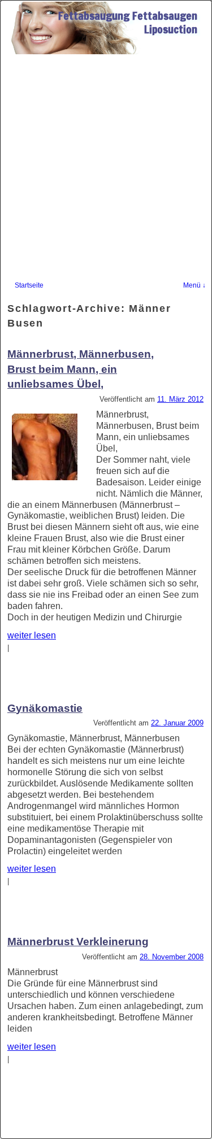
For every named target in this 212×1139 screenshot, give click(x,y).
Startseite (29, 285)
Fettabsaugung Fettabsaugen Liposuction (127, 22)
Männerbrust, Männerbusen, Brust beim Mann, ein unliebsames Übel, (80, 369)
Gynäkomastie (45, 708)
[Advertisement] (106, 166)
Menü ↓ (194, 285)
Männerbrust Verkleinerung (78, 941)
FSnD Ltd (24, 1130)
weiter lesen (31, 635)
